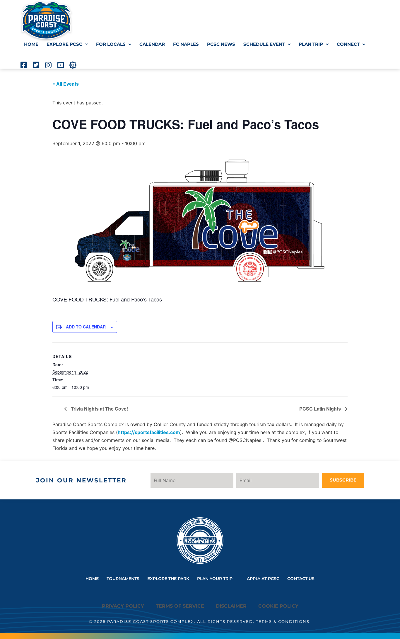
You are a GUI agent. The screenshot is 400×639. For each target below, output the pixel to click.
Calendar (152, 44)
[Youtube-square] (60, 65)
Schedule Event (264, 44)
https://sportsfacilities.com (149, 432)
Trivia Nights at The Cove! (99, 408)
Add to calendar (86, 327)
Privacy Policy (123, 606)
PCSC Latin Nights (320, 408)
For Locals (111, 44)
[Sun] (72, 65)
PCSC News (221, 44)
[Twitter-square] (36, 65)
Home (31, 44)
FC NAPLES (186, 44)
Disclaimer (231, 606)
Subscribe (343, 480)
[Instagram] (48, 65)
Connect (348, 44)
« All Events (65, 83)
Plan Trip (311, 44)
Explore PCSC (64, 44)
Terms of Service (180, 606)
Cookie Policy (278, 606)
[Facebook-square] (23, 65)
